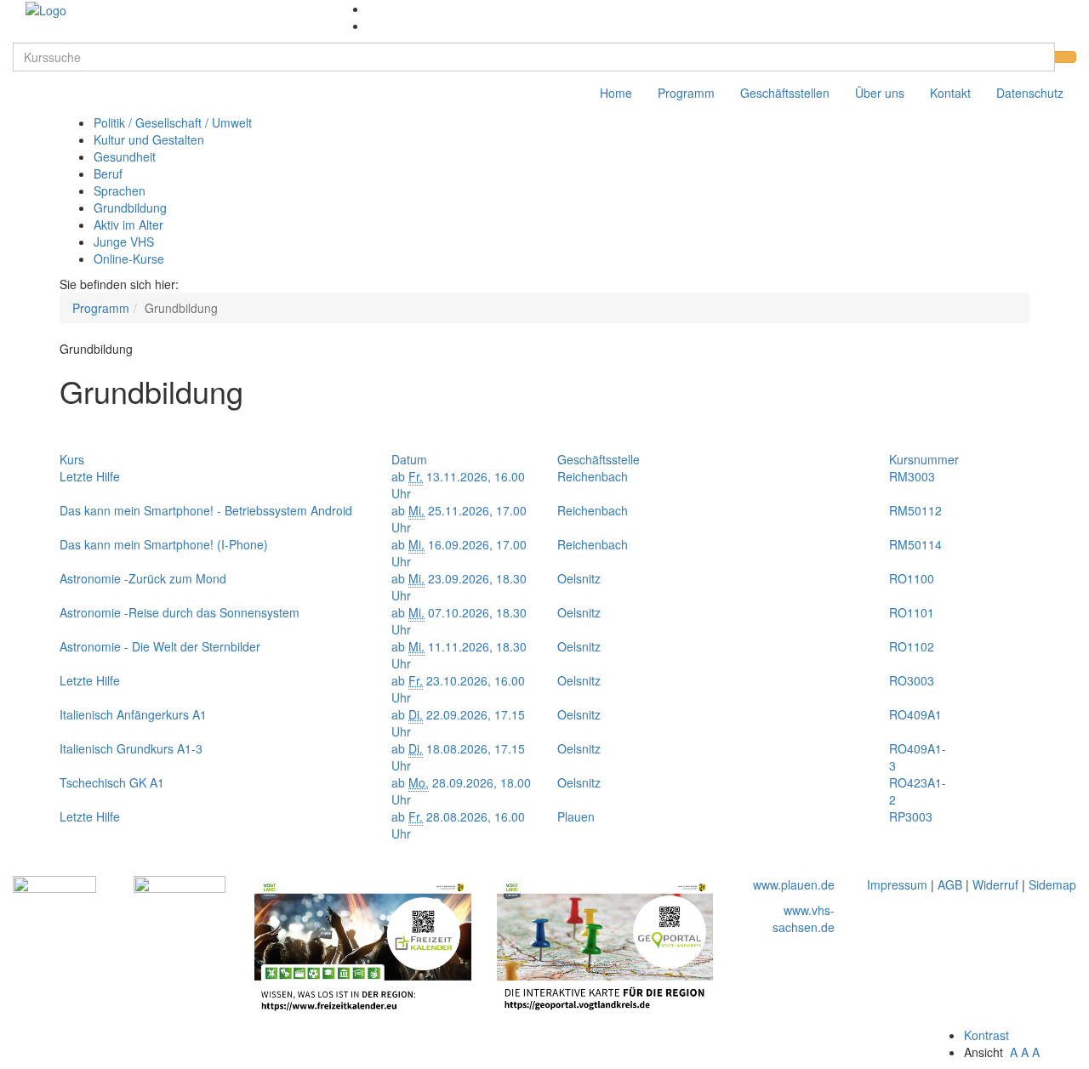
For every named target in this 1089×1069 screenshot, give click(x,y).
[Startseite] (46, 8)
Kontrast (990, 1034)
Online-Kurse (129, 258)
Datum (409, 459)
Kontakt (950, 92)
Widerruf (995, 884)
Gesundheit (125, 156)
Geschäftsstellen (785, 92)
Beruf (108, 173)
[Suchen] (1065, 57)
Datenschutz (1029, 92)
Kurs (72, 459)
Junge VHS (124, 241)
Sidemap (1052, 884)
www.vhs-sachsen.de (804, 918)
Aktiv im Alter (128, 224)
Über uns (879, 92)
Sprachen (119, 190)
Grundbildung (130, 207)
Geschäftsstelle (598, 459)
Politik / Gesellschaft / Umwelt (173, 122)
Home (616, 92)
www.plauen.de (794, 884)
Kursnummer (924, 459)
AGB (950, 884)
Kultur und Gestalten (149, 139)
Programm (686, 92)
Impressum (897, 884)
